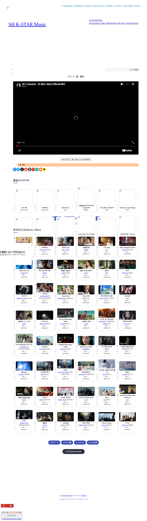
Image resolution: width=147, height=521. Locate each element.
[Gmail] (40, 169)
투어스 (105, 374)
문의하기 (84, 495)
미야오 (62, 324)
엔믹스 (104, 425)
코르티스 (21, 374)
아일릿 (105, 324)
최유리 (24, 400)
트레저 (107, 349)
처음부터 (85, 159)
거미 (62, 425)
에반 (83, 298)
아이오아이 (125, 374)
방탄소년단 (43, 250)
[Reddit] (26, 169)
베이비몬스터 (24, 347)
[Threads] (22, 169)
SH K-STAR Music (27, 24)
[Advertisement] (76, 49)
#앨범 (103, 23)
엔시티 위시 (102, 298)
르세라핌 (101, 321)
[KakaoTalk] (44, 169)
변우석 (45, 425)
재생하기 (54, 442)
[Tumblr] (29, 169)
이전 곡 (65, 159)
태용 (41, 400)
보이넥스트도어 (45, 296)
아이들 (22, 273)
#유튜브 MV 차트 (111, 23)
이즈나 (126, 324)
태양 (86, 400)
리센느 (124, 250)
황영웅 (86, 250)
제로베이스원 (24, 423)
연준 (106, 250)
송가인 (86, 273)
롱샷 (64, 400)
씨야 (127, 400)
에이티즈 (125, 273)
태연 (106, 273)
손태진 (24, 324)
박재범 (60, 400)
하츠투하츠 (61, 298)
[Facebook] (15, 169)
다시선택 (80, 442)
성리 (127, 298)
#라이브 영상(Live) (94, 23)
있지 (104, 400)
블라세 (45, 273)
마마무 (41, 349)
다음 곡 (75, 159)
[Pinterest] (33, 169)
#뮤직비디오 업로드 (132, 23)
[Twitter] (18, 169)
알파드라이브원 (63, 372)
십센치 (63, 273)
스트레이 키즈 (20, 298)
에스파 (43, 374)
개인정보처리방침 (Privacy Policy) (11, 519)
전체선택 (67, 442)
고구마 (76, 223)
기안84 (67, 250)
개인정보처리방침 (66, 495)
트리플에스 (86, 349)
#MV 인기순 (121, 23)
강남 (63, 250)
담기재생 (93, 442)
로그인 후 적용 (11, 516)
